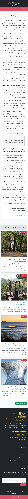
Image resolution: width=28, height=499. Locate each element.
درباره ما (22, 451)
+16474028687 (13, 497)
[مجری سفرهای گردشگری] (14, 3)
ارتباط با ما (21, 454)
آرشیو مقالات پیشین (21, 403)
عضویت (23, 485)
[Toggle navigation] (24, 9)
